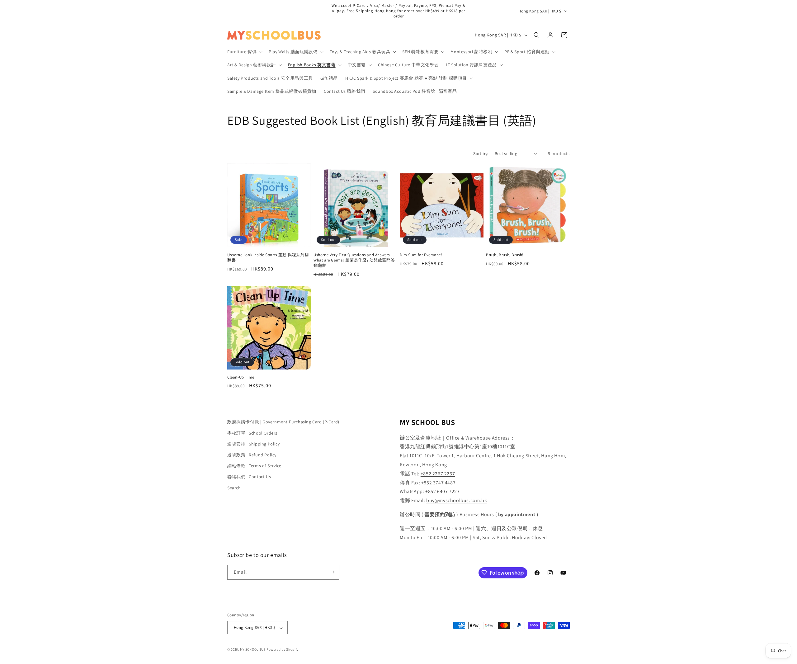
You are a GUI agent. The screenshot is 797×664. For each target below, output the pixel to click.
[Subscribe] (332, 572)
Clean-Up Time (240, 377)
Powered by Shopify (282, 650)
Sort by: (480, 153)
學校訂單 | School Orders (252, 433)
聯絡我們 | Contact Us (249, 476)
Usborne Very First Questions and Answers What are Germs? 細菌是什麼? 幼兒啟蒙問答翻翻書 (354, 260)
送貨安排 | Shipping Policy (253, 443)
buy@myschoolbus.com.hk (456, 500)
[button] (244, 51)
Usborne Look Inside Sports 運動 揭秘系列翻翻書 (268, 257)
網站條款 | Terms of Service (254, 466)
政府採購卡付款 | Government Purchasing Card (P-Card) (283, 422)
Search (234, 487)
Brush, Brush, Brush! (505, 254)
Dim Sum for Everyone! (421, 254)
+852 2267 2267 (438, 473)
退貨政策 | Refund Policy (251, 454)
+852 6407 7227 (442, 491)
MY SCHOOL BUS (253, 650)
